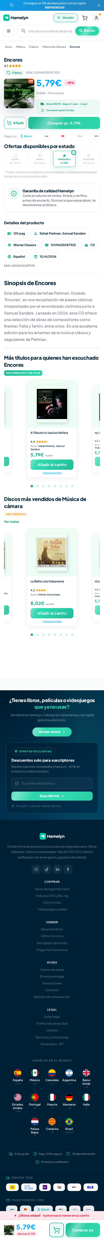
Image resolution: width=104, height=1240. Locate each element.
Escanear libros (52, 929)
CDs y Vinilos (52, 902)
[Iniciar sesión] (96, 17)
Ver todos (11, 522)
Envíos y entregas (52, 976)
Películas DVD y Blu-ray (52, 896)
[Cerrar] (99, 5)
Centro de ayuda (52, 970)
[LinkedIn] (57, 869)
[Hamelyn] (15, 17)
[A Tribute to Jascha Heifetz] (52, 404)
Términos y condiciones (52, 1037)
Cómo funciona (52, 936)
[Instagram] (36, 869)
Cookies (52, 1030)
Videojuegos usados (52, 909)
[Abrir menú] (8, 30)
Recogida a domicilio (52, 943)
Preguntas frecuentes (52, 950)
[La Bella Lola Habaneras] (52, 552)
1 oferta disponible (52, 472)
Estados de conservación (52, 997)
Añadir (18, 123)
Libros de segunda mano (52, 889)
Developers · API (52, 1044)
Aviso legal (52, 1017)
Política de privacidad (52, 1023)
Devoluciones (52, 983)
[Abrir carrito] (85, 18)
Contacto (52, 990)
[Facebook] (68, 869)
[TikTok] (46, 869)
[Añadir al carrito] (56, 1230)
